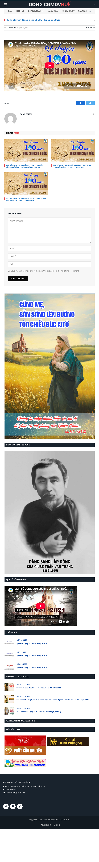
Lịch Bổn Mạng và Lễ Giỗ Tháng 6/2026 (31, 668)
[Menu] (5, 4)
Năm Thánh (90, 28)
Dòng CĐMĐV (11, 28)
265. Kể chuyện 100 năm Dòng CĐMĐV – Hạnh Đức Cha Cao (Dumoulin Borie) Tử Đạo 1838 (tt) (26, 199)
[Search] (94, 4)
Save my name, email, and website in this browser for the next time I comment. (45, 271)
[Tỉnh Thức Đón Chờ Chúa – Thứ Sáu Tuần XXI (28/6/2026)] (9, 687)
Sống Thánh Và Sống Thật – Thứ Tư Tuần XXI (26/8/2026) (38, 712)
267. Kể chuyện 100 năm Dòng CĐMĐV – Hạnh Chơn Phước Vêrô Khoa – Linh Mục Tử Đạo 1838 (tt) (25, 166)
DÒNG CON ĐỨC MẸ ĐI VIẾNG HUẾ (56, 820)
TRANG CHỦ (46, 825)
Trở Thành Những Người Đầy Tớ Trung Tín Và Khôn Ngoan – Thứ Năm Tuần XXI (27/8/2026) (52, 700)
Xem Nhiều (23, 676)
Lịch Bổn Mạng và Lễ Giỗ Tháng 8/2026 (31, 644)
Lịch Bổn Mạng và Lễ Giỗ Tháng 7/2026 (31, 656)
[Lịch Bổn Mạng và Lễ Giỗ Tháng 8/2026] (9, 643)
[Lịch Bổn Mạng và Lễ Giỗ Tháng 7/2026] (9, 655)
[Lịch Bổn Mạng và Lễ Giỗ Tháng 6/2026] (9, 667)
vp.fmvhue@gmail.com (15, 792)
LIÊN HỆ (57, 825)
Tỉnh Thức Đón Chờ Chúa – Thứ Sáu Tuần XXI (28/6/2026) (39, 688)
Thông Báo (12, 632)
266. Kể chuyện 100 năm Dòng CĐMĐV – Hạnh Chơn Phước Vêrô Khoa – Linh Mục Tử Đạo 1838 (72, 166)
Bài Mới (10, 676)
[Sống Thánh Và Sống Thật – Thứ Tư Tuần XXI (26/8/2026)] (9, 711)
